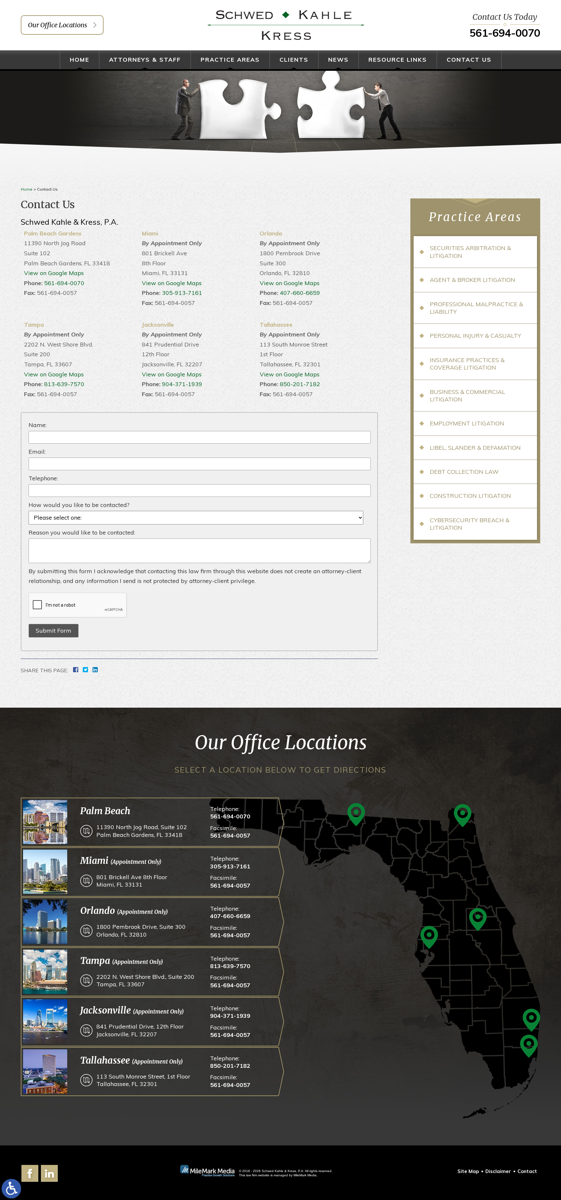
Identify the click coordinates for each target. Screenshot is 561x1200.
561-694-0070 (504, 32)
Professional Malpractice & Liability (476, 307)
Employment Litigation (467, 423)
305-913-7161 (182, 293)
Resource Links (397, 59)
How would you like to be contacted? (79, 505)
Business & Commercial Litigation (467, 395)
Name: (37, 425)
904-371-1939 (182, 384)
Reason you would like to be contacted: (82, 532)
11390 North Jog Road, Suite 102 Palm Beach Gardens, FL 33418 (141, 830)
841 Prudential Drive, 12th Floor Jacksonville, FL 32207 (140, 1030)
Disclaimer (498, 1171)
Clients (294, 59)
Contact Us (469, 59)
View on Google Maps (54, 273)
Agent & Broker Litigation (472, 280)
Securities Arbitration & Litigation (470, 251)
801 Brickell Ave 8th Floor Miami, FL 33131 (131, 880)
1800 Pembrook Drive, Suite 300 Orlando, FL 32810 (141, 930)
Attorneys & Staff (145, 59)
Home (79, 59)
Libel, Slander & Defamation (475, 447)
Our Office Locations (57, 25)
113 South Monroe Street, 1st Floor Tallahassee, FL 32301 (143, 1080)
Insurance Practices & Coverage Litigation (467, 363)
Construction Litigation (470, 495)
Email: (37, 451)
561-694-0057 (230, 835)
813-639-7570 (64, 384)
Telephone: (43, 478)
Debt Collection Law (464, 471)
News (338, 59)
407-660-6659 (300, 293)
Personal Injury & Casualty (475, 335)
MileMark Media (305, 1175)
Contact (527, 1171)
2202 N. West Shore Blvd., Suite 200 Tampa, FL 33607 (145, 980)
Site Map (468, 1171)
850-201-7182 (300, 384)
